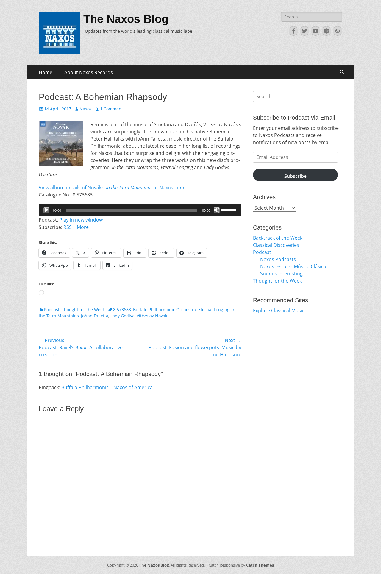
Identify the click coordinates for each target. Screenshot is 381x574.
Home (45, 72)
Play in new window (81, 219)
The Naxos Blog (125, 19)
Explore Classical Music (279, 310)
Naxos (85, 109)
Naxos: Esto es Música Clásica (293, 266)
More (83, 227)
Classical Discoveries (276, 245)
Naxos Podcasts (278, 259)
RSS (67, 227)
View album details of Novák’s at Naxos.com (111, 187)
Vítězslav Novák (152, 316)
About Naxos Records (88, 72)
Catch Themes (260, 565)
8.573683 (122, 309)
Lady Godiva (122, 316)
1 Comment (111, 109)
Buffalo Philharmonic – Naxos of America (107, 387)
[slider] (229, 209)
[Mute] (217, 210)
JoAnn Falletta (94, 316)
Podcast (52, 309)
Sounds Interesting (281, 273)
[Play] (46, 210)
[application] (140, 210)
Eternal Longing (213, 309)
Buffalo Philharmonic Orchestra (164, 309)
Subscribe (295, 176)
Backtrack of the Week (277, 238)
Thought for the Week (83, 309)
